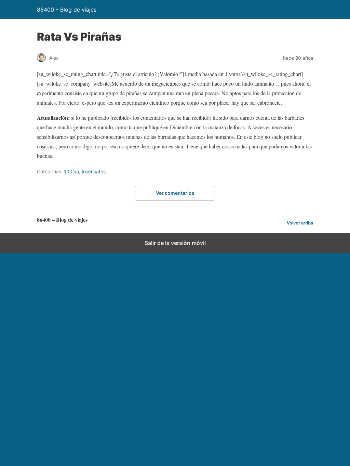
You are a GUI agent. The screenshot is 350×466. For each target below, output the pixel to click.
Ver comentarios (175, 193)
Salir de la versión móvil (175, 242)
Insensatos (94, 171)
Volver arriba (300, 222)
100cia (71, 171)
